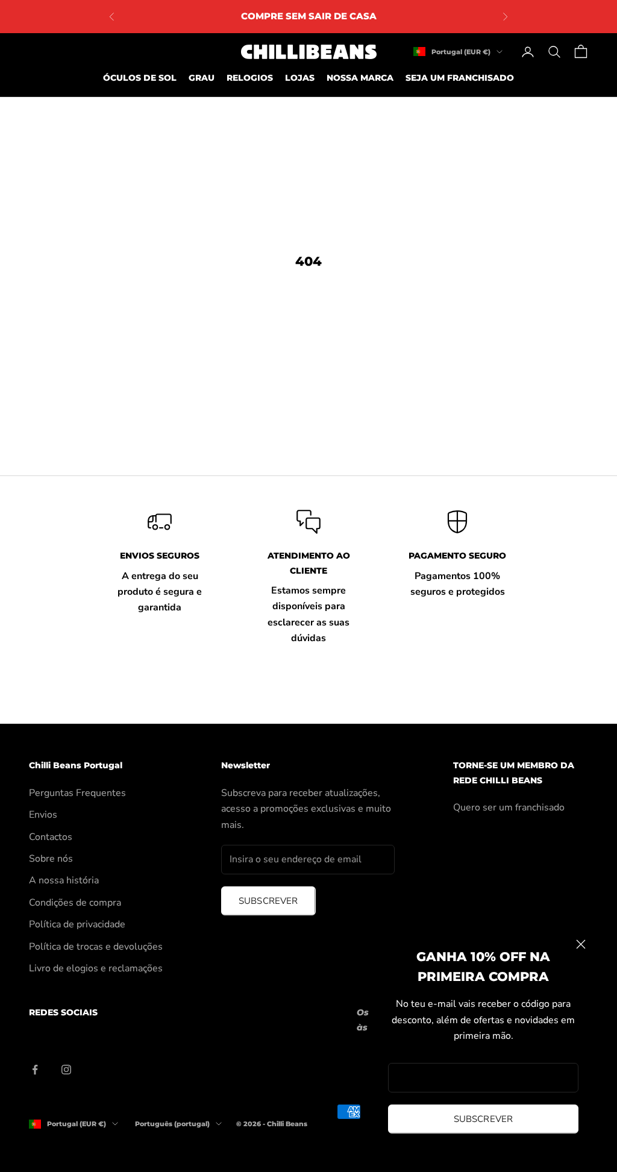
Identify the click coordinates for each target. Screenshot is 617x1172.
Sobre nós (51, 858)
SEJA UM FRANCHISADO (460, 77)
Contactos (50, 837)
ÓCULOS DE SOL (140, 77)
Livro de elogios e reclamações (96, 968)
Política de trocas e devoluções (96, 946)
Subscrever (483, 1119)
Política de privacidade (77, 924)
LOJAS (300, 77)
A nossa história (64, 880)
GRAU (202, 77)
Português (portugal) (172, 1124)
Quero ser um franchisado (509, 807)
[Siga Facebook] (35, 1070)
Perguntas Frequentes (77, 793)
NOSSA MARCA (360, 77)
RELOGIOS (250, 77)
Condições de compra (75, 902)
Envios (43, 814)
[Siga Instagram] (66, 1070)
